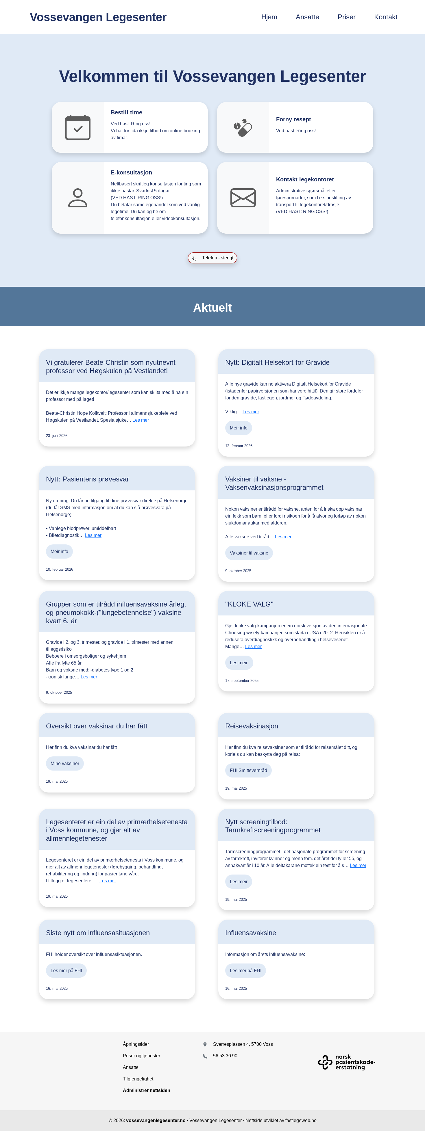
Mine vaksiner (65, 763)
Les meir (238, 881)
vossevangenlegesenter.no (156, 1120)
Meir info (238, 427)
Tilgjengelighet (138, 1078)
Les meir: (239, 662)
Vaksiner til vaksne (249, 552)
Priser (347, 17)
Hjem (269, 17)
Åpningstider (136, 1044)
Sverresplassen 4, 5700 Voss (243, 1044)
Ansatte (307, 17)
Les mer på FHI (66, 970)
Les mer (140, 420)
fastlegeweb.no (301, 1120)
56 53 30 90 (225, 1055)
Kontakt (386, 17)
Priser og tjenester (141, 1055)
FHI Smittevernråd (248, 770)
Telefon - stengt (217, 257)
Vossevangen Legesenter (98, 17)
